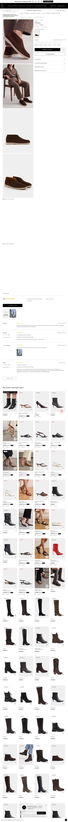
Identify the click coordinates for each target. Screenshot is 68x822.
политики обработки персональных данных (23, 422)
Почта (11, 411)
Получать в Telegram (23, 408)
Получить (22, 417)
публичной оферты (22, 421)
